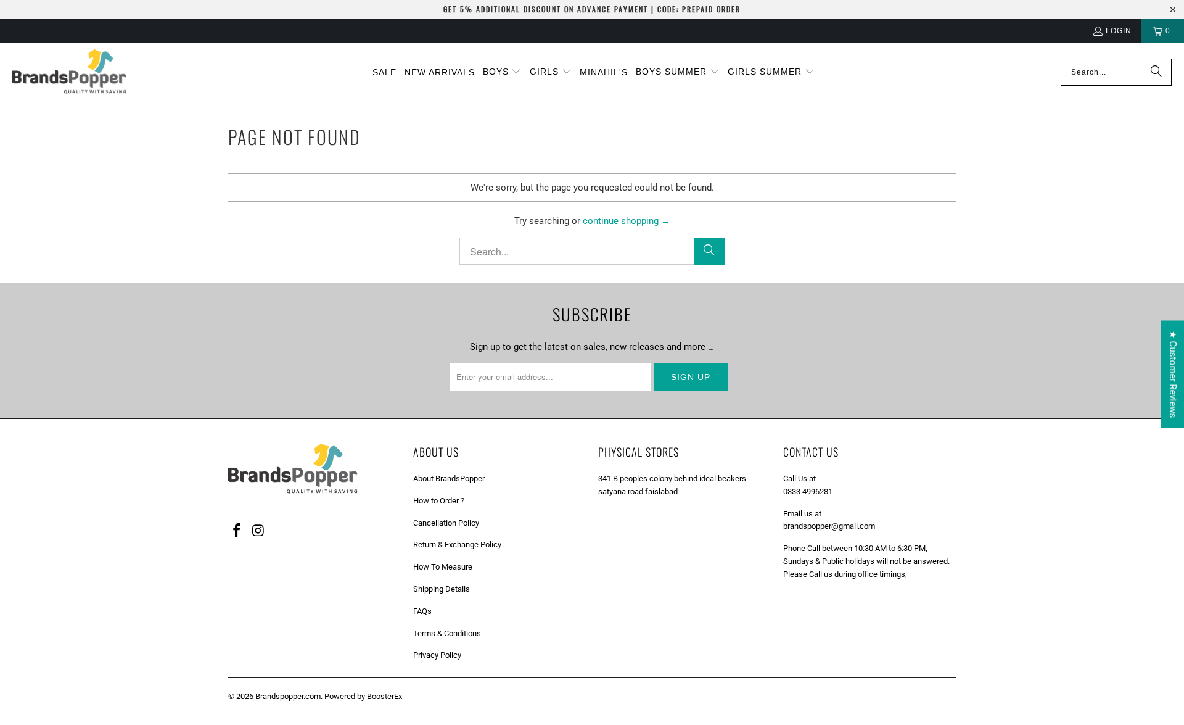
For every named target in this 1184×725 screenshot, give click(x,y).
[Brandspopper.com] (69, 72)
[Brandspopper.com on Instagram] (259, 531)
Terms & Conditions (447, 633)
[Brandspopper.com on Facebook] (237, 531)
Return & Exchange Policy (457, 544)
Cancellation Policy (446, 523)
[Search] (1156, 72)
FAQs (422, 611)
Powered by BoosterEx (363, 696)
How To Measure (442, 566)
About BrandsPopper (449, 478)
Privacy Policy (437, 655)
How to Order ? (438, 500)
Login (1119, 31)
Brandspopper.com (288, 696)
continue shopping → (626, 220)
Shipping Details (441, 589)
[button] (502, 72)
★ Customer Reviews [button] (1172, 374)
